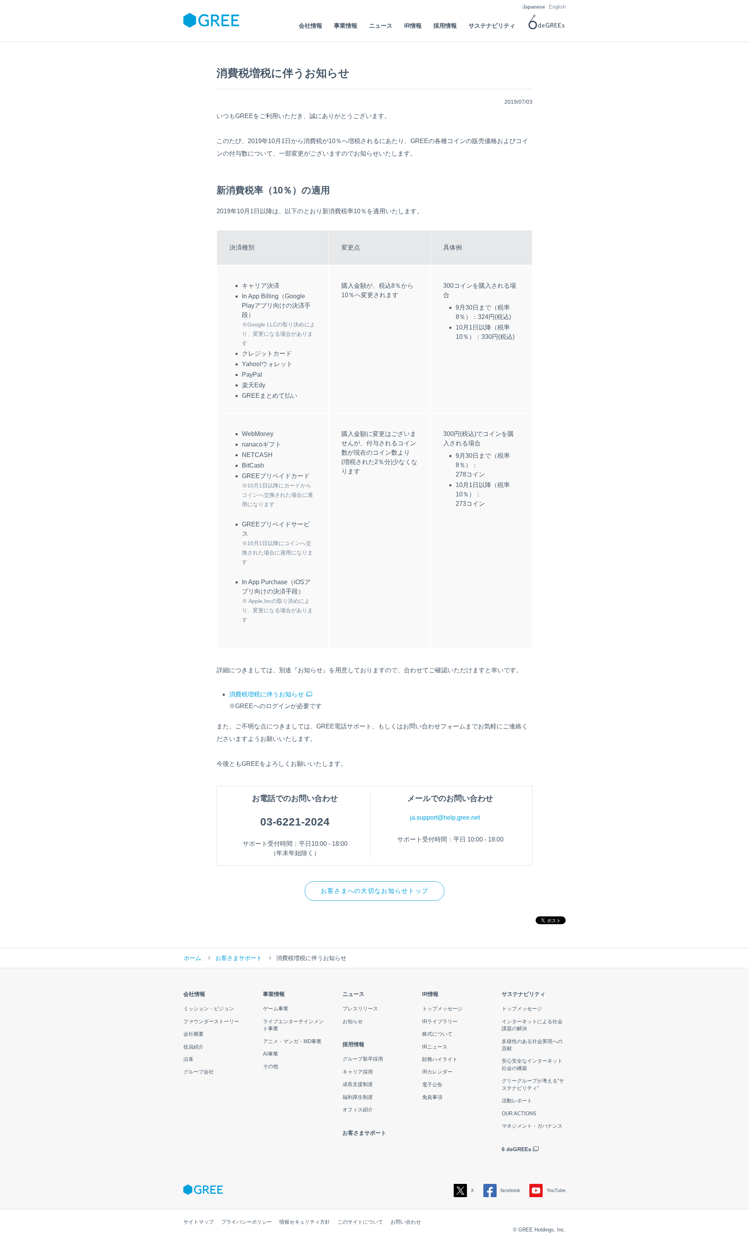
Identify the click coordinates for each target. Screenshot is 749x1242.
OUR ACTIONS (519, 1113)
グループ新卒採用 (363, 1059)
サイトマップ (198, 1222)
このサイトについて (360, 1222)
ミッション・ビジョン (208, 1009)
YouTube (556, 1190)
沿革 (188, 1059)
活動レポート (517, 1101)
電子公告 (432, 1085)
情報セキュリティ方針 (304, 1222)
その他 (270, 1066)
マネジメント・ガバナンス (532, 1126)
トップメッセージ (442, 1009)
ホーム (192, 958)
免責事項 (432, 1097)
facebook (510, 1190)
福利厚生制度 (358, 1097)
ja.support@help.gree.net (445, 817)
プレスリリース (360, 1009)
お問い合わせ (405, 1222)
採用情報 (353, 1044)
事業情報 (274, 994)
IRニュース (434, 1047)
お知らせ (353, 1021)
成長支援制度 (358, 1084)
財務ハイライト (440, 1059)
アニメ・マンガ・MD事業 (292, 1041)
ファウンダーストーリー (211, 1021)
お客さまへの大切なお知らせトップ (374, 891)
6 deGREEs (516, 1149)
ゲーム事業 (275, 1009)
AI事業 (270, 1054)
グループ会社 (198, 1072)
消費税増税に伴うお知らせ (266, 694)
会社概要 (193, 1034)
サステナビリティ (523, 994)
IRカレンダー (437, 1072)
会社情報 (194, 994)
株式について (437, 1034)
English (557, 7)
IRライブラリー (440, 1021)
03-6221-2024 (295, 822)
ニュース (353, 994)
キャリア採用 (358, 1072)
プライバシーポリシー (246, 1222)
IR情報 (430, 994)
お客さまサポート (238, 958)
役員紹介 (193, 1047)
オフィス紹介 (358, 1110)
